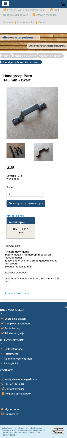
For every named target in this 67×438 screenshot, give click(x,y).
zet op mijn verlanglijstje (16, 217)
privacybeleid (9, 435)
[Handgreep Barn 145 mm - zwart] (32, 112)
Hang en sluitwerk (25, 55)
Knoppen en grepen (50, 55)
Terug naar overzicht (17, 293)
